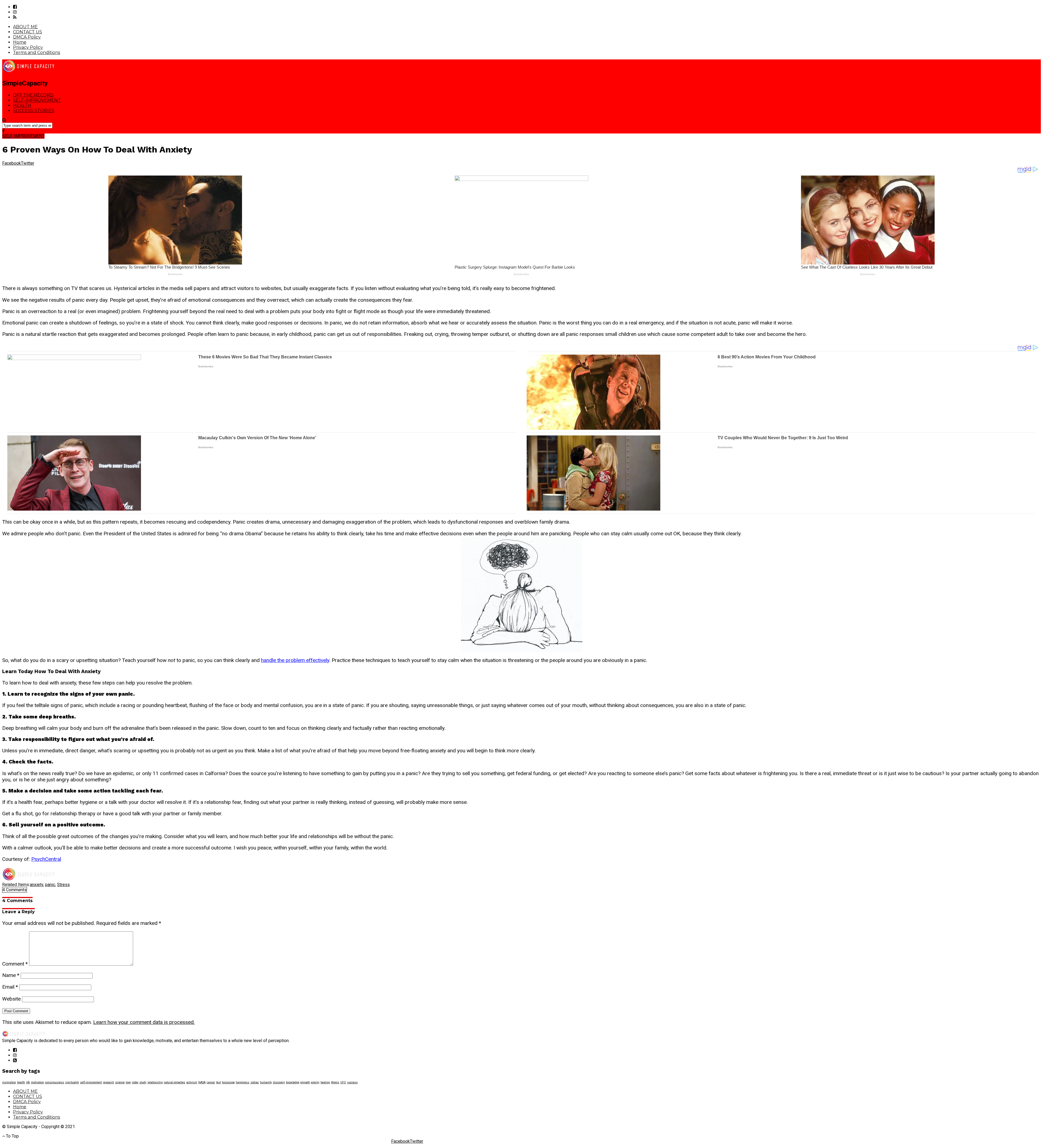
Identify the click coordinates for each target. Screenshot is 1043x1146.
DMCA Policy (27, 37)
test (218, 1082)
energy (315, 1082)
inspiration (9, 1082)
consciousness (54, 1082)
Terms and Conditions (36, 52)
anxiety (36, 884)
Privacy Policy (28, 47)
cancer (211, 1082)
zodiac (254, 1082)
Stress (63, 884)
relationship (155, 1082)
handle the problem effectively (295, 660)
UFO (343, 1082)
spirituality (72, 1082)
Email (10, 987)
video (135, 1082)
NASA (202, 1082)
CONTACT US (27, 31)
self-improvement (91, 1082)
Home (19, 42)
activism (191, 1082)
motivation (37, 1082)
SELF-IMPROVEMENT (37, 100)
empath (305, 1082)
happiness (242, 1082)
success (352, 1082)
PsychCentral (46, 859)
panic (50, 884)
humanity (266, 1082)
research (108, 1082)
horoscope (228, 1082)
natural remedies (174, 1082)
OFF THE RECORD (33, 95)
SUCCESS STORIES (33, 110)
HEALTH (22, 105)
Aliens (335, 1082)
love (128, 1082)
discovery (279, 1082)
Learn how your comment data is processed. (144, 1022)
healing (325, 1082)
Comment (15, 964)
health (21, 1082)
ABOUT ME (25, 26)
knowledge (292, 1082)
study (142, 1082)
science (120, 1082)
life (28, 1082)
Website (11, 999)
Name (10, 975)
